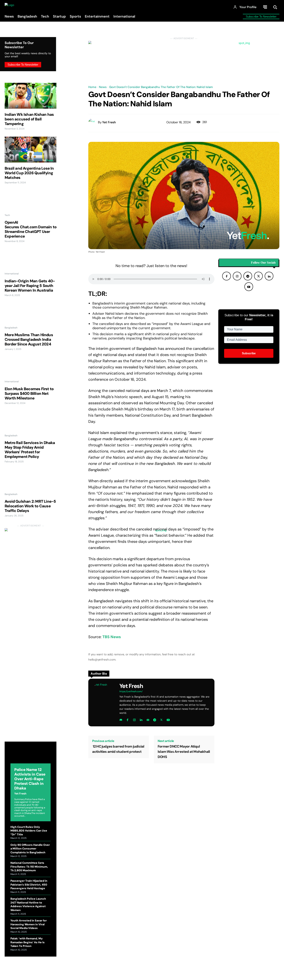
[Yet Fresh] (93, 122)
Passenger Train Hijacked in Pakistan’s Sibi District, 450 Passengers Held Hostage (28, 884)
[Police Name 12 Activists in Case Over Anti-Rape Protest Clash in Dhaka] (30, 755)
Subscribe (249, 353)
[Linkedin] (141, 719)
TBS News (111, 636)
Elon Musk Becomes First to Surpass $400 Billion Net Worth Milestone (29, 393)
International (12, 273)
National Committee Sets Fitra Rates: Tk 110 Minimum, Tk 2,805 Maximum (29, 866)
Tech (7, 215)
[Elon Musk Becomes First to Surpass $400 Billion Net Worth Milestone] (30, 370)
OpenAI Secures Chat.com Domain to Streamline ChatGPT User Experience (30, 229)
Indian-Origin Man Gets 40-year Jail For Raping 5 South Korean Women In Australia (30, 285)
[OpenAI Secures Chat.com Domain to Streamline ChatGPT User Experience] (30, 204)
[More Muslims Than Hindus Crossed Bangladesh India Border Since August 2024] (30, 316)
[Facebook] (127, 719)
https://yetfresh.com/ (131, 691)
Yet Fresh (20, 793)
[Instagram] (134, 719)
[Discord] (120, 719)
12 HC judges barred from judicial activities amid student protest (118, 749)
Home (92, 87)
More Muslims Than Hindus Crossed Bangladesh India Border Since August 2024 (29, 339)
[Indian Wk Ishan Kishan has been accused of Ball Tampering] (30, 96)
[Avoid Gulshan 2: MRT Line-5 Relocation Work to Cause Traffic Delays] (30, 483)
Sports (8, 107)
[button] (275, 7)
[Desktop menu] (265, 7)
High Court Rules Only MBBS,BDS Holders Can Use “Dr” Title (28, 830)
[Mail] (147, 719)
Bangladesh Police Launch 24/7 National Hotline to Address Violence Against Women (28, 904)
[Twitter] (161, 719)
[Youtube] (168, 719)
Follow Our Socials (263, 262)
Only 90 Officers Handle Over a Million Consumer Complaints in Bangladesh (30, 848)
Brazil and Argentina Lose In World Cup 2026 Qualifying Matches (29, 173)
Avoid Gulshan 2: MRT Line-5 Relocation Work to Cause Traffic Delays (30, 506)
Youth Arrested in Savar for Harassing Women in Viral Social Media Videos (28, 924)
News (103, 87)
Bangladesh (11, 327)
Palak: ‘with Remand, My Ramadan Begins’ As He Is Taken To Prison (27, 942)
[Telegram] (154, 719)
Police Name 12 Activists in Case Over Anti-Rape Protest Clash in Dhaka (29, 779)
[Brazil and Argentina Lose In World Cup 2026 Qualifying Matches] (30, 149)
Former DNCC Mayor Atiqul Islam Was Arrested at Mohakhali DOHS (184, 751)
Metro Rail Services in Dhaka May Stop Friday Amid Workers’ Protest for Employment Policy (30, 449)
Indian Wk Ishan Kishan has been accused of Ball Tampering (29, 119)
